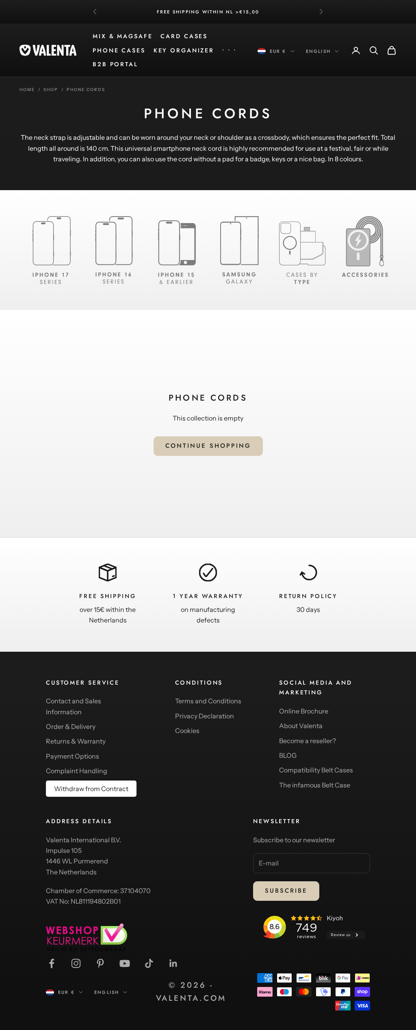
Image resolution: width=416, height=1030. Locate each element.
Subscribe (286, 890)
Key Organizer (184, 50)
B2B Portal (115, 64)
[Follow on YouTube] (124, 963)
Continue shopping (208, 445)
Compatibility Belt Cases (316, 770)
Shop (50, 89)
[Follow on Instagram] (76, 963)
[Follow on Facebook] (51, 963)
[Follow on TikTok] (149, 963)
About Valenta (301, 726)
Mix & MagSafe (122, 36)
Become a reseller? (307, 741)
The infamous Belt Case (314, 785)
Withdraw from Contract (91, 789)
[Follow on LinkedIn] (173, 963)
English (318, 51)
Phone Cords (86, 89)
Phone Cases (119, 50)
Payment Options (72, 756)
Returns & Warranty (76, 741)
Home (27, 89)
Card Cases (184, 36)
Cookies (187, 730)
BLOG (288, 755)
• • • (229, 50)
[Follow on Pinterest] (100, 963)
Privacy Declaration (204, 716)
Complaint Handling (76, 771)
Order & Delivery (70, 726)
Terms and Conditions (208, 701)
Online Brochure (303, 711)
